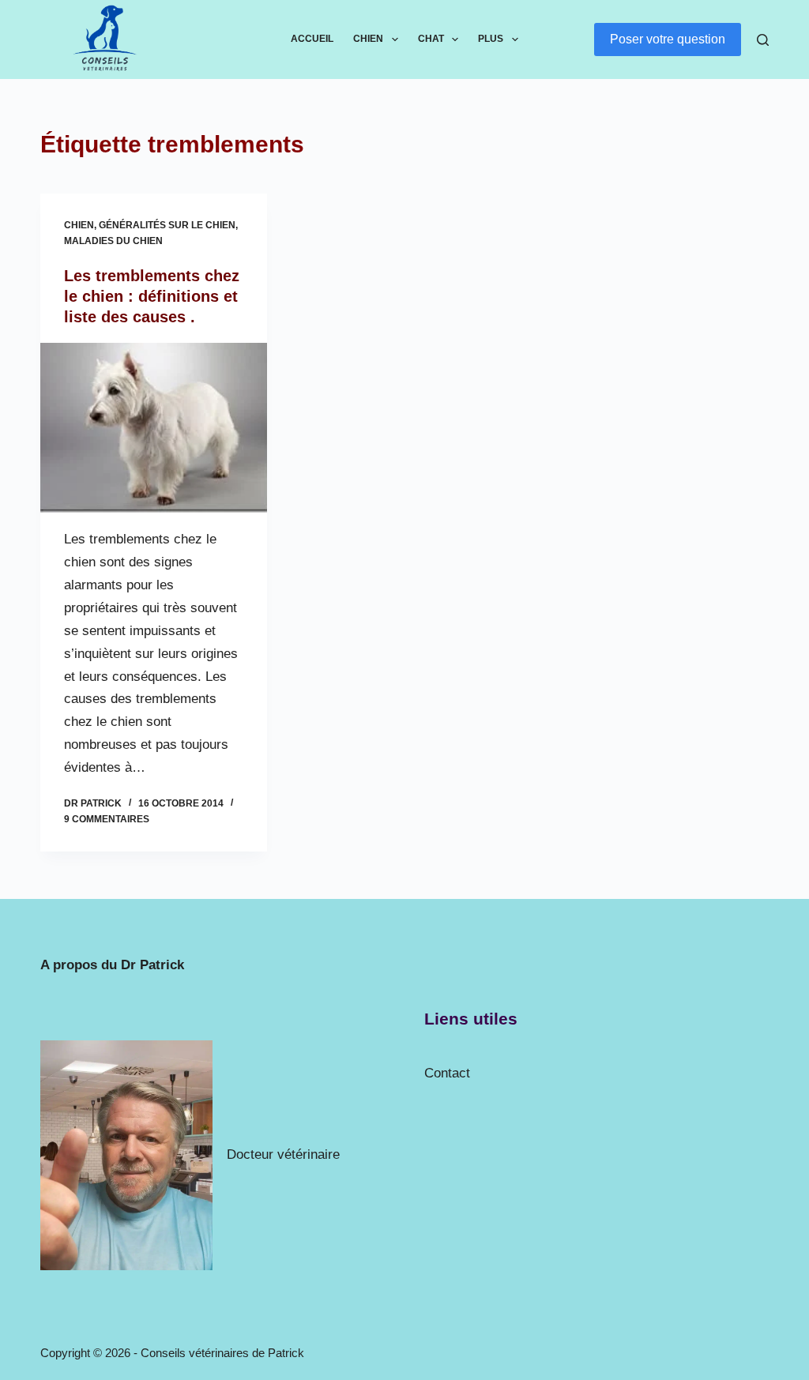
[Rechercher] (763, 40)
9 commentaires (106, 819)
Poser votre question (667, 39)
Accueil (312, 38)
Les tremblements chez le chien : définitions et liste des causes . (151, 296)
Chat (431, 38)
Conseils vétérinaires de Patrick (222, 1352)
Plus (490, 38)
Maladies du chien (113, 240)
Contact (447, 1073)
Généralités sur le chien (167, 225)
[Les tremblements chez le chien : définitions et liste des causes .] (153, 428)
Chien (368, 38)
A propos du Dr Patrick (112, 964)
